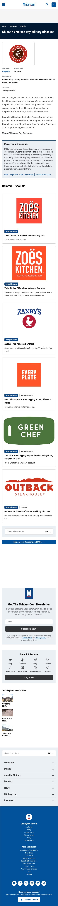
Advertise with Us (29, 858)
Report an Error (16, 174)
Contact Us (29, 855)
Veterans (24, 507)
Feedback (29, 174)
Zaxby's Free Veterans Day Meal (19, 343)
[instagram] (26, 883)
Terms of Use (27, 638)
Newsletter (29, 853)
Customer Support (31, 900)
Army (29, 830)
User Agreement (29, 863)
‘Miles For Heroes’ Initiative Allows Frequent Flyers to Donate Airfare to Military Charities (6, 734)
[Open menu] (3, 4)
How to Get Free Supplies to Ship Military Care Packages (7, 720)
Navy (29, 838)
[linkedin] (37, 883)
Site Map (29, 874)
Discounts (13, 26)
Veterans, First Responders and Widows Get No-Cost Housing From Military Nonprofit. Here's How (7, 705)
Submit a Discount (43, 174)
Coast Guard (29, 832)
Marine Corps (29, 835)
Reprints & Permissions (29, 861)
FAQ (6, 174)
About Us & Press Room (29, 850)
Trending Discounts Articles (14, 690)
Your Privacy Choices (29, 869)
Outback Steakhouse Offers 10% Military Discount (27, 511)
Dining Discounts (9, 91)
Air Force (29, 827)
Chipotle (23, 26)
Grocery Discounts (27, 395)
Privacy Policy (41, 638)
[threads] (43, 883)
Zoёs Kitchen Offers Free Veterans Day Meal (24, 288)
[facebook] (20, 883)
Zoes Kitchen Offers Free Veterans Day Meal (24, 235)
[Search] (47, 4)
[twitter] (32, 883)
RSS (29, 871)
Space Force (29, 840)
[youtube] (14, 883)
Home (4, 26)
